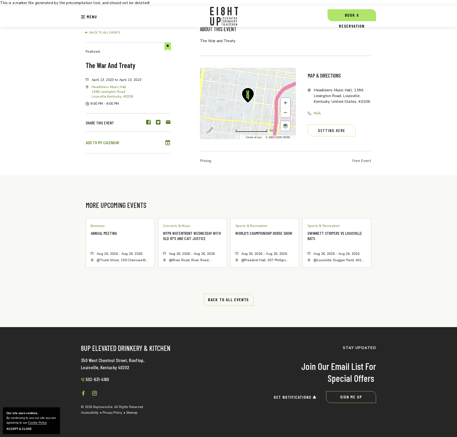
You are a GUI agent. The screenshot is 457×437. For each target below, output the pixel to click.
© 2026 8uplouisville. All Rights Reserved (112, 407)
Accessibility (90, 413)
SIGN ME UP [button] (351, 396)
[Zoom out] (285, 112)
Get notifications (293, 397)
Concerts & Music (177, 226)
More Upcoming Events (116, 205)
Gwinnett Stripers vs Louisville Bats (335, 236)
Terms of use (254, 137)
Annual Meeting (104, 233)
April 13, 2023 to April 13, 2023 (116, 80)
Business (98, 226)
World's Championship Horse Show (263, 233)
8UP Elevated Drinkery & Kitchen (125, 348)
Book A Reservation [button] (352, 16)
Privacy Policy (112, 413)
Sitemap (132, 413)
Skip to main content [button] (21, 3)
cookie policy (37, 422)
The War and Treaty (110, 65)
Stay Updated (359, 347)
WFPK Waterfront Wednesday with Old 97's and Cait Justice (192, 236)
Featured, (93, 51)
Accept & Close (19, 429)
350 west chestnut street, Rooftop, (112, 363)
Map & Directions (324, 75)
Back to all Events (104, 32)
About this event (218, 29)
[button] (89, 16)
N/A (317, 113)
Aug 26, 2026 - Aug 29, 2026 (120, 253)
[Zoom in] (285, 103)
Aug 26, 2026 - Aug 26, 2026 (192, 253)
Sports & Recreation (251, 226)
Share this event (100, 123)
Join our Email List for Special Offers (338, 372)
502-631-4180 (97, 379)
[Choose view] (285, 126)
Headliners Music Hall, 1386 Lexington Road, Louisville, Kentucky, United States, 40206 (342, 96)
